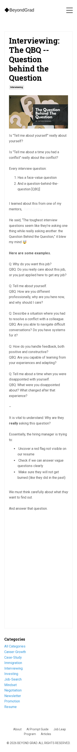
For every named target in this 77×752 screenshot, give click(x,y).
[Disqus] (38, 568)
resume (10, 707)
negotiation (13, 690)
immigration (13, 663)
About (17, 729)
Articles (46, 734)
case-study (13, 657)
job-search (13, 679)
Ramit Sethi (32, 209)
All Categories (14, 646)
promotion (12, 701)
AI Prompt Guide (38, 729)
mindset (10, 685)
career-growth (15, 652)
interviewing (16, 87)
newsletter (12, 696)
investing (11, 674)
